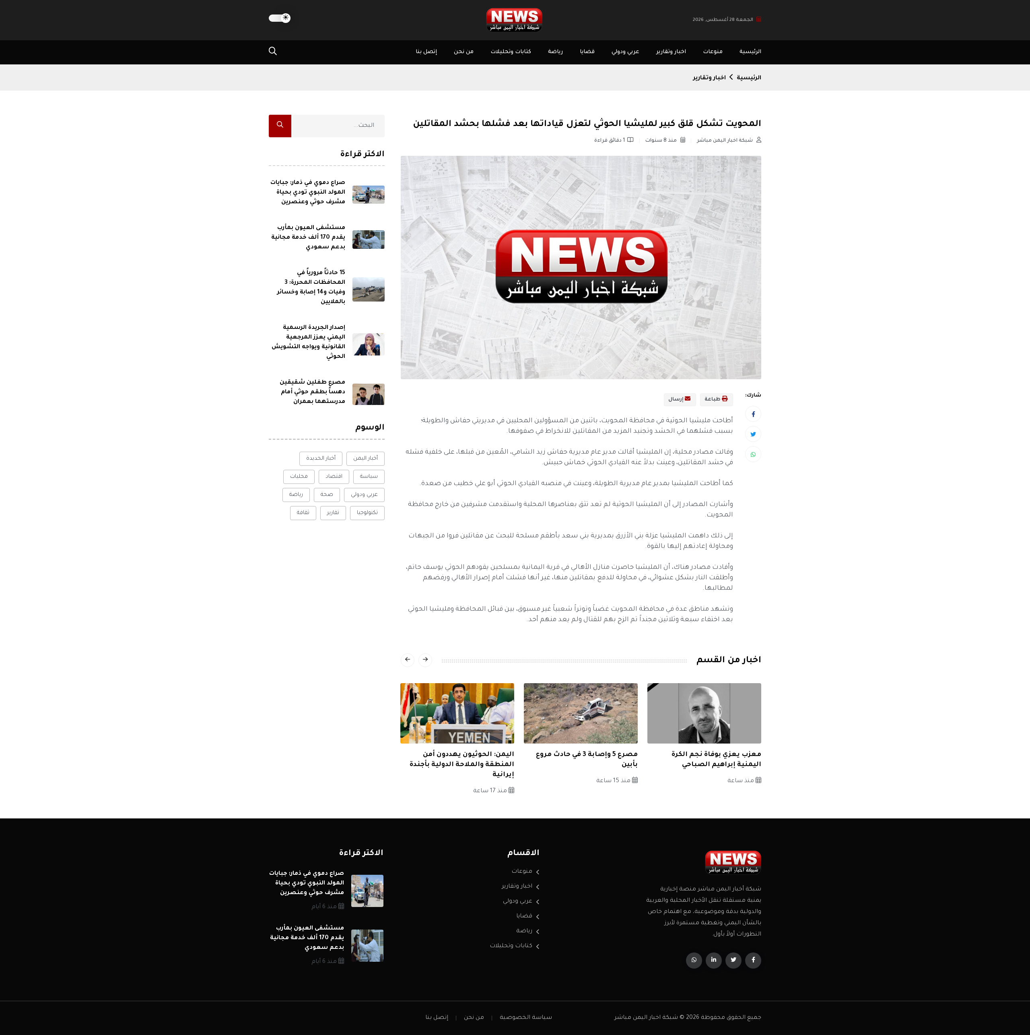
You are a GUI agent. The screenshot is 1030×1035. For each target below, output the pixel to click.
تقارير (333, 513)
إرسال (676, 400)
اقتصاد (333, 477)
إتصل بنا (426, 52)
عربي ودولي (625, 52)
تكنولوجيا (367, 513)
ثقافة (303, 513)
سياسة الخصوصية (526, 1018)
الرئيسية (750, 52)
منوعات (713, 52)
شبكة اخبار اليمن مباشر (725, 141)
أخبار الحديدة (321, 459)
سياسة (369, 477)
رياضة (555, 52)
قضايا (587, 52)
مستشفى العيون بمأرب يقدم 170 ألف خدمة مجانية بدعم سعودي (308, 237)
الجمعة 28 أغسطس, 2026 (723, 20)
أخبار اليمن (365, 459)
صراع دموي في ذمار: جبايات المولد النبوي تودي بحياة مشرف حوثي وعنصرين (307, 192)
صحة (327, 495)
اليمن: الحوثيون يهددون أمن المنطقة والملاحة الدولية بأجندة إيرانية (462, 765)
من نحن (464, 52)
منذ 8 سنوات (661, 141)
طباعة (713, 400)
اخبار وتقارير (671, 52)
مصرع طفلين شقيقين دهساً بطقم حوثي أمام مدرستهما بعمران (312, 392)
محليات (299, 477)
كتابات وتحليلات (510, 52)
